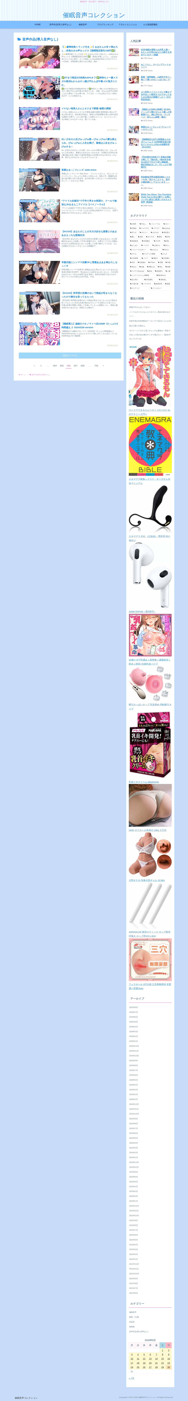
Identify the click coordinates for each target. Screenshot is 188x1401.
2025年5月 (133, 1080)
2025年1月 (133, 1099)
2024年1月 (133, 1157)
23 (168, 1363)
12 (144, 1358)
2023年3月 (133, 1191)
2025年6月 (133, 1075)
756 (96, 365)
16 (168, 1358)
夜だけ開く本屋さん (137, 326)
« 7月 (131, 1378)
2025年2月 (133, 1094)
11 (138, 1358)
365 (62, 365)
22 (162, 1363)
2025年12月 (134, 1046)
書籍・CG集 (134, 1317)
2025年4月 (133, 1085)
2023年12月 (134, 1162)
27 (150, 1367)
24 (132, 1367)
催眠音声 (132, 1312)
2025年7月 (133, 1070)
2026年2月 (133, 1036)
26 (144, 1367)
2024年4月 (133, 1143)
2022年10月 (134, 1216)
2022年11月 (134, 1211)
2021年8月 (133, 1283)
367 (76, 365)
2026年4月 (133, 1027)
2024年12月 (134, 1104)
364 (55, 365)
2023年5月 (133, 1182)
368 (82, 365)
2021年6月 (133, 1293)
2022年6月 (133, 1235)
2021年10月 (134, 1274)
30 (168, 1367)
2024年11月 (134, 1109)
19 (144, 1363)
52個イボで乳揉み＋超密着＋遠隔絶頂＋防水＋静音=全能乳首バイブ (149, 662)
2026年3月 (133, 1031)
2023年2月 (133, 1196)
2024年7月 (133, 1128)
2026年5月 (133, 1022)
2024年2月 (133, 1153)
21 (156, 1363)
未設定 (132, 1322)
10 (132, 1358)
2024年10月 (134, 1114)
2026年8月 (133, 1007)
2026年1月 (133, 1041)
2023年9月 (133, 1172)
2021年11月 (134, 1269)
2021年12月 (134, 1264)
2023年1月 (133, 1201)
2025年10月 (134, 1056)
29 (162, 1367)
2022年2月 (133, 1254)
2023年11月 (134, 1167)
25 (138, 1367)
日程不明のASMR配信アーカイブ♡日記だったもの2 (150, 321)
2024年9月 (133, 1119)
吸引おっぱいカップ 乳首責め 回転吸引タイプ (150, 706)
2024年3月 (133, 1148)
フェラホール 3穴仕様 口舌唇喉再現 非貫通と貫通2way (150, 986)
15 (162, 1358)
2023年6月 (133, 1177)
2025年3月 (133, 1090)
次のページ (70, 355)
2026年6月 (133, 1017)
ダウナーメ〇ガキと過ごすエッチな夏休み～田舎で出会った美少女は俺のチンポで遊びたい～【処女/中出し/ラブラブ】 (150, 335)
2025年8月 (133, 1065)
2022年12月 (134, 1206)
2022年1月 (133, 1259)
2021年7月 (133, 1288)
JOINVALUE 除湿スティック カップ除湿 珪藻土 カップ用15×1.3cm (149, 934)
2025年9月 (133, 1061)
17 (132, 1363)
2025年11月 (134, 1051)
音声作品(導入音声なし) (138, 1332)
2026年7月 (133, 1012)
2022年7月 (133, 1230)
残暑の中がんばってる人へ (140, 307)
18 (138, 1363)
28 (156, 1367)
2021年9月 (133, 1278)
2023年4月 (133, 1186)
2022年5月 (133, 1240)
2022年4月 (133, 1245)
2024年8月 (133, 1124)
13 (150, 1358)
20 (150, 1363)
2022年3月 (133, 1249)
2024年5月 (133, 1138)
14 (156, 1358)
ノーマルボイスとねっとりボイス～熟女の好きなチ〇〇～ (149, 314)
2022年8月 (133, 1225)
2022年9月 (133, 1220)
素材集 (132, 1327)
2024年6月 (133, 1133)
